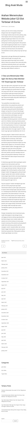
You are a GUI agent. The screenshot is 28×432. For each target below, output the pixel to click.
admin (13, 26)
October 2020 (4, 319)
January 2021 (4, 309)
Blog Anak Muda (13, 5)
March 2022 (4, 261)
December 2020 (4, 312)
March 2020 (4, 343)
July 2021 (3, 288)
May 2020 (3, 336)
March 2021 (4, 302)
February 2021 (4, 305)
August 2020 (4, 326)
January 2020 (4, 350)
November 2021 (5, 274)
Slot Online (3, 370)
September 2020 (5, 323)
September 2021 (5, 281)
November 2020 (5, 316)
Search (2, 418)
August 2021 (4, 285)
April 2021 (3, 298)
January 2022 (4, 267)
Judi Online (7, 240)
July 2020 (3, 330)
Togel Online (4, 373)
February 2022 (4, 264)
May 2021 (3, 295)
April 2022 (3, 257)
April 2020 (3, 340)
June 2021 (3, 292)
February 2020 (4, 347)
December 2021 (4, 271)
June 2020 (3, 333)
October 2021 (4, 278)
